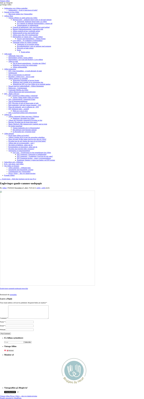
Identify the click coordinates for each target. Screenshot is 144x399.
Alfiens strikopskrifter (20, 67)
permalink (13, 295)
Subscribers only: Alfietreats (13, 162)
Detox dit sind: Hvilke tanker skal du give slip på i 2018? (27, 139)
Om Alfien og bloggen (11, 166)
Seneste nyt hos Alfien (11, 12)
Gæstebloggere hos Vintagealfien (19, 171)
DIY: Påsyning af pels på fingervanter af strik (23, 103)
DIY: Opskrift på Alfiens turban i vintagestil (23, 96)
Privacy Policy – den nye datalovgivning (21, 173)
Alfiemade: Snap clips (15, 56)
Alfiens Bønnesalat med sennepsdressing (22, 92)
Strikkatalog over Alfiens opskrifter (16, 8)
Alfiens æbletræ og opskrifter (18, 78)
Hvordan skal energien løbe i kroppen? (21, 149)
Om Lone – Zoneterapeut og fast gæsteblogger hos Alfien (32, 152)
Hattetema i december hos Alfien (23, 118)
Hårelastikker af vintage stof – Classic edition (28, 37)
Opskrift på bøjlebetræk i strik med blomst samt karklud (31, 27)
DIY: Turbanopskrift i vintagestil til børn (21, 99)
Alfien (4, 188)
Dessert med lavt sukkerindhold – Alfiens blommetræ (26, 86)
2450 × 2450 (41, 188)
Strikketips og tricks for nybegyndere (25, 65)
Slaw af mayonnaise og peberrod (19, 75)
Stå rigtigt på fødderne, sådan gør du (20, 145)
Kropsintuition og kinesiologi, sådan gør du (22, 147)
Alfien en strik (13, 61)
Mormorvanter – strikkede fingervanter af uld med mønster (32, 20)
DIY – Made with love (11, 94)
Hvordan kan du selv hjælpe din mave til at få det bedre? (27, 141)
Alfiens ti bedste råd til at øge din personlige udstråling (26, 137)
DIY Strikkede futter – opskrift (18, 109)
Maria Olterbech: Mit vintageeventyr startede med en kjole (27, 124)
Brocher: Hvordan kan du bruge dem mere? (22, 122)
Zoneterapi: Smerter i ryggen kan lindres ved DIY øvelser (36, 160)
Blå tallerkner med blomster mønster (25, 130)
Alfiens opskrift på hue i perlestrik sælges (26, 31)
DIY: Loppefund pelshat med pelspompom (22, 113)
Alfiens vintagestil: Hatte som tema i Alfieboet (23, 116)
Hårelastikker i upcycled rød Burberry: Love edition (25, 59)
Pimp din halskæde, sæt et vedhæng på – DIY (23, 107)
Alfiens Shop (8, 16)
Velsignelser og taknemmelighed (19, 151)
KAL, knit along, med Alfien (14, 164)
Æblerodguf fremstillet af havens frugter (26, 80)
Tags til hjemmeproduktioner (18, 101)
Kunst (19, 50)
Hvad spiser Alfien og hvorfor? (18, 135)
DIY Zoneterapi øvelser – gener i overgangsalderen (34, 158)
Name (2, 322)
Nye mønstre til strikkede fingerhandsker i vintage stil (34, 23)
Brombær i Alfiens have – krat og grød (21, 77)
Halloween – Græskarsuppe (17, 88)
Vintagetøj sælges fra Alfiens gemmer (25, 42)
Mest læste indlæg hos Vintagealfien (20, 14)
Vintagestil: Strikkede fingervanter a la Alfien (32, 21)
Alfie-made (8, 54)
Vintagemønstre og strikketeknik (27, 25)
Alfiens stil (7, 114)
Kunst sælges (25, 52)
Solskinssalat (12, 73)
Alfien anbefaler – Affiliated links (19, 168)
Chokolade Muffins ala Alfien (18, 90)
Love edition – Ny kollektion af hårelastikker (27, 40)
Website (2, 330)
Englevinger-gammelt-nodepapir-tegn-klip (14, 288)
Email (2, 326)
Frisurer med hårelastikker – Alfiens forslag (31, 39)
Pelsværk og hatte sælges (25, 48)
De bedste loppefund (15, 126)
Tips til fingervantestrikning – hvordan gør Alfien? (29, 63)
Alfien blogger (9, 133)
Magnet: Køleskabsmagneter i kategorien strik (28, 29)
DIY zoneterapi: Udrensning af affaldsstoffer (31, 154)
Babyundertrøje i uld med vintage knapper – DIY (24, 105)
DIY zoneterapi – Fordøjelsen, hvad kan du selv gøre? (35, 156)
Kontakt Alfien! (9, 175)
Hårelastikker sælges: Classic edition (20, 58)
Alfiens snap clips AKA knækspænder (25, 35)
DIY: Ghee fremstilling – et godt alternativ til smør (25, 71)
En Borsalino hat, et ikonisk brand (24, 132)
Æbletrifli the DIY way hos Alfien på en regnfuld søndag (31, 84)
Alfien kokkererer (10, 69)
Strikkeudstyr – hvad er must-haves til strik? (23, 10)
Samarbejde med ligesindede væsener (20, 170)
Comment (4, 318)
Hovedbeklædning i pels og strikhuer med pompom (34, 46)
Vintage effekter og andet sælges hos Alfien (22, 18)
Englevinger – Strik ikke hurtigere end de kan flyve (18, 179)
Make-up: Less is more (20, 111)
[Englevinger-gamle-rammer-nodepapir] (47, 285)
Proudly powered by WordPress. (11, 398)
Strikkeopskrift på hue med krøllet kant (25, 33)
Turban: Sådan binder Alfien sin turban (25, 97)
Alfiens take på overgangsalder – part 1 (21, 143)
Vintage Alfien (5, 1)
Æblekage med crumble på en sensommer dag (28, 82)
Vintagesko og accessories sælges (28, 44)
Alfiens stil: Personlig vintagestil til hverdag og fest (25, 120)
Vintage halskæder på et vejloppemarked (26, 128)
